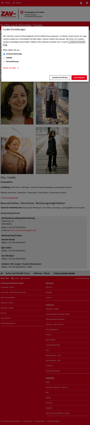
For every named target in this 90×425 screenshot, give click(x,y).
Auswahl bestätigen (60, 78)
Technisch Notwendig (14, 54)
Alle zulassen (79, 78)
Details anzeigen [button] (9, 68)
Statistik (9, 58)
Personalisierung (12, 62)
